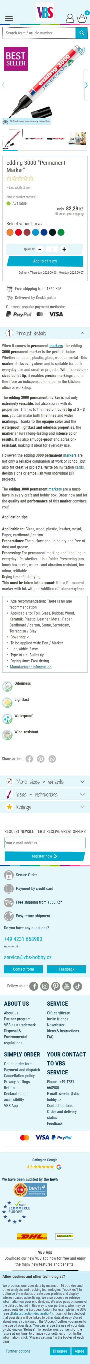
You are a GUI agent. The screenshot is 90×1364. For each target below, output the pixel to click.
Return (9, 1087)
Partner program (17, 1019)
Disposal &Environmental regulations (15, 1037)
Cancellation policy (19, 1075)
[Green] (61, 232)
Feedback (66, 969)
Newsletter (55, 1025)
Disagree (60, 1351)
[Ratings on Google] (45, 1164)
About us (11, 1013)
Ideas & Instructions (63, 1031)
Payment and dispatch (22, 1069)
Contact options (59, 1105)
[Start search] (82, 33)
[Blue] (44, 232)
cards (79, 467)
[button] (7, 85)
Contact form (23, 969)
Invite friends (57, 1019)
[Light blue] (35, 232)
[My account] (70, 18)
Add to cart (42, 261)
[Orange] (10, 232)
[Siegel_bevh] (30, 1189)
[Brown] (27, 232)
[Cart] (82, 18)
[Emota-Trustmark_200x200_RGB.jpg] (16, 1212)
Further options (18, 1351)
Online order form (18, 1063)
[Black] (52, 232)
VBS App (11, 1105)
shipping (78, 214)
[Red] (18, 232)
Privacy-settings (17, 1081)
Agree (79, 1351)
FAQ (50, 1037)
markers (56, 345)
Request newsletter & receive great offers (45, 831)
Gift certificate (58, 1013)
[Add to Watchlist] (82, 51)
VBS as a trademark (20, 1025)
